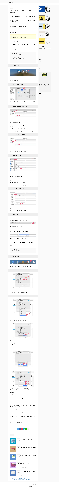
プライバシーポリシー (25, 484)
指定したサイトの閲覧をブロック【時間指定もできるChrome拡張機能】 (47, 10)
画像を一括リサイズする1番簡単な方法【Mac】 (18, 478)
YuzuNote (11, 2)
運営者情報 (30, 484)
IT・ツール (12, 432)
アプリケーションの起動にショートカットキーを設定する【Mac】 (21, 479)
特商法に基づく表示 (34, 484)
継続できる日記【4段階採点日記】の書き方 (47, 42)
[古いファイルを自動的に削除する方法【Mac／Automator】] (24, 429)
